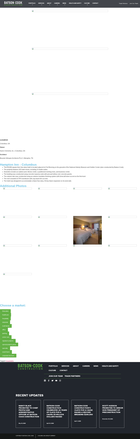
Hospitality (10, 361)
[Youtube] (56, 381)
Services (41, 3)
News (64, 3)
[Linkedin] (45, 381)
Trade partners (72, 376)
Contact (95, 3)
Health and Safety (75, 3)
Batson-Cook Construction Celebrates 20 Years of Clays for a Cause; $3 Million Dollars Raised (57, 411)
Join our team (56, 376)
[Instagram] (60, 381)
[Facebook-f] (49, 381)
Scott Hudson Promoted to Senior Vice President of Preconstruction (112, 409)
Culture (87, 3)
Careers (57, 3)
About (49, 3)
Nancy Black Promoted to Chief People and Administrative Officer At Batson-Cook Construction (29, 411)
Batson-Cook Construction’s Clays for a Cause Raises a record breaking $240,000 (83, 410)
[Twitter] (52, 381)
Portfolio (32, 3)
